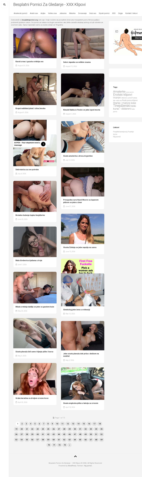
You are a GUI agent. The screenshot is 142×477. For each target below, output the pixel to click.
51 (96, 434)
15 (84, 424)
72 (59, 445)
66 (86, 440)
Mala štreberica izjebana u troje (29, 260)
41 (43, 434)
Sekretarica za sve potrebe (27, 170)
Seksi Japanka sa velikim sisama (77, 62)
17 (94, 424)
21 (27, 429)
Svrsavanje (82, 13)
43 (54, 434)
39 (32, 434)
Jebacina (62, 13)
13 (73, 424)
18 (100, 424)
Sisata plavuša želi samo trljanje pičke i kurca (34, 352)
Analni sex (34, 13)
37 (22, 434)
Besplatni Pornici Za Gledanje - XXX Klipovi (49, 4)
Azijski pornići (130, 92)
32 (86, 429)
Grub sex (92, 13)
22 (32, 429)
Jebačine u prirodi (126, 98)
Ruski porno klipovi (130, 100)
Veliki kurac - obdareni (124, 107)
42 (48, 434)
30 (75, 429)
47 (75, 434)
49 (86, 434)
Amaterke (119, 91)
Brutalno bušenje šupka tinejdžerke (30, 215)
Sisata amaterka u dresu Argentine (78, 156)
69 (102, 440)
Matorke (72, 13)
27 (59, 429)
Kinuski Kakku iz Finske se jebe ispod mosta (81, 110)
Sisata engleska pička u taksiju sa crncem (80, 403)
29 (70, 429)
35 (102, 429)
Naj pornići (117, 137)
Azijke (43, 13)
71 (54, 445)
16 (89, 424)
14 (78, 424)
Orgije (120, 13)
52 (102, 434)
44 (59, 434)
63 (70, 440)
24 (43, 429)
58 (43, 440)
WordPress (72, 466)
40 (38, 434)
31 (80, 429)
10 (57, 424)
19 (16, 429)
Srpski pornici (104, 13)
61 (59, 440)
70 (49, 445)
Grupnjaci (117, 97)
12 (68, 424)
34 (96, 429)
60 (54, 440)
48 (80, 434)
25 (48, 429)
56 (32, 440)
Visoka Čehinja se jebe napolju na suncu (79, 247)
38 (27, 434)
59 (48, 440)
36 (16, 434)
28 (64, 429)
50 (91, 434)
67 (91, 440)
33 (91, 429)
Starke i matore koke (124, 103)
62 (64, 440)
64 (75, 440)
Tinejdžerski (121, 106)
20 (22, 429)
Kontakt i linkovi (131, 13)
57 (38, 440)
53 (16, 440)
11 (62, 424)
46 (70, 434)
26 (54, 429)
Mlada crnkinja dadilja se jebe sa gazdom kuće (35, 307)
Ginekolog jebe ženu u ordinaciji (76, 310)
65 (80, 440)
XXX (113, 13)
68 (96, 440)
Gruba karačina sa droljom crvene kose (32, 398)
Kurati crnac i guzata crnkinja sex (29, 61)
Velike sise (52, 13)
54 (22, 440)
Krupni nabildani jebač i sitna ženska (30, 108)
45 (64, 434)
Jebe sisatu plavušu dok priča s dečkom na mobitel (81, 355)
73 (65, 445)
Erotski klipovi (122, 94)
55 (27, 440)
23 (38, 429)
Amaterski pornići (20, 13)
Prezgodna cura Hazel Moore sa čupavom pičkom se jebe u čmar (81, 201)
